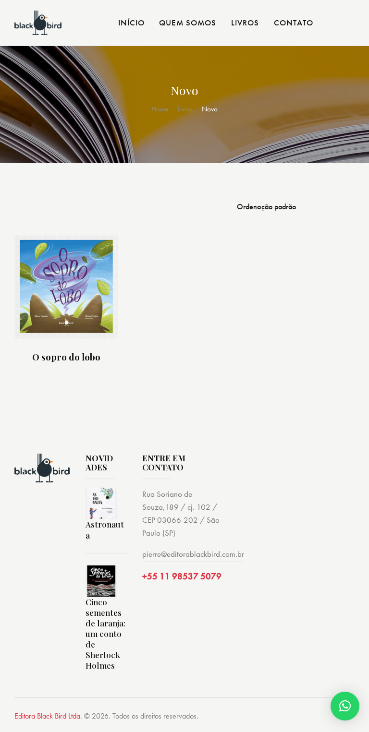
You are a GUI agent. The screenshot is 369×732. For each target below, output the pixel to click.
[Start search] (347, 24)
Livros (185, 109)
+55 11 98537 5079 (181, 576)
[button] (345, 706)
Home (159, 109)
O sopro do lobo (66, 357)
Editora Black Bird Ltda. (48, 716)
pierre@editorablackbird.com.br (193, 554)
